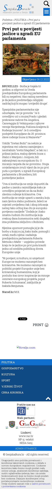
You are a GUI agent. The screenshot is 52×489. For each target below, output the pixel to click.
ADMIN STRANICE (26, 448)
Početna (7, 19)
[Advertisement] (26, 308)
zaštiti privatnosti (41, 483)
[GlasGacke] (32, 427)
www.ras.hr (26, 436)
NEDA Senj (26, 443)
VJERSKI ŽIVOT (12, 386)
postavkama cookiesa (14, 486)
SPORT (5, 380)
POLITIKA (20, 19)
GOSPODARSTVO (12, 368)
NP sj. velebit (26, 439)
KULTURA (8, 374)
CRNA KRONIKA (12, 392)
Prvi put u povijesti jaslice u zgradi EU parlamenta (26, 21)
